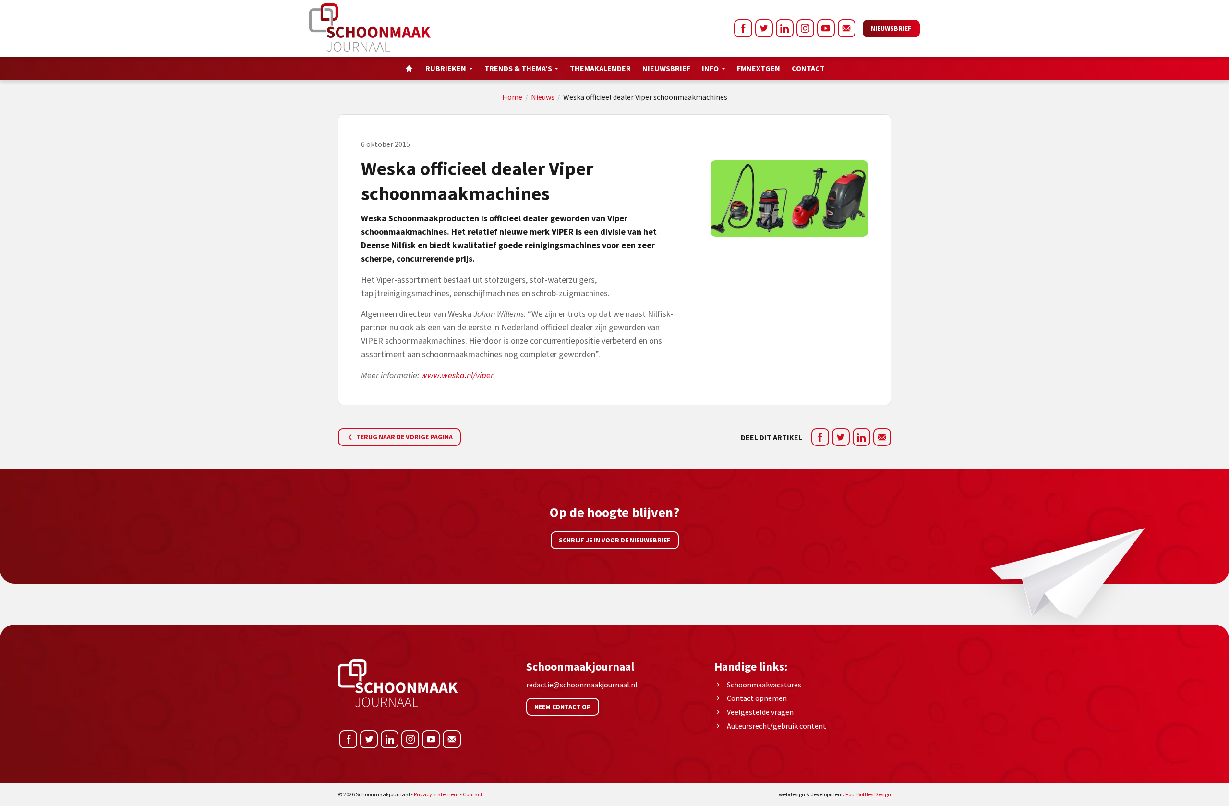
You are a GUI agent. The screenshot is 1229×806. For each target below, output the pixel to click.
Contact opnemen (757, 698)
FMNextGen (758, 68)
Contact (808, 68)
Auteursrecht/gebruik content (776, 726)
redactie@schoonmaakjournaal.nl (582, 684)
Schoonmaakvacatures (764, 684)
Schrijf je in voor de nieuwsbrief (615, 540)
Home (512, 97)
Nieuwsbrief (891, 28)
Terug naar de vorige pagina (404, 437)
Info (710, 68)
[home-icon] (409, 68)
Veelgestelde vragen (760, 712)
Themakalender (600, 68)
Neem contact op (562, 706)
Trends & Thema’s (518, 68)
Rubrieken (445, 68)
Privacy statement (436, 794)
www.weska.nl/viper (457, 375)
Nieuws (542, 97)
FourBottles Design (835, 794)
